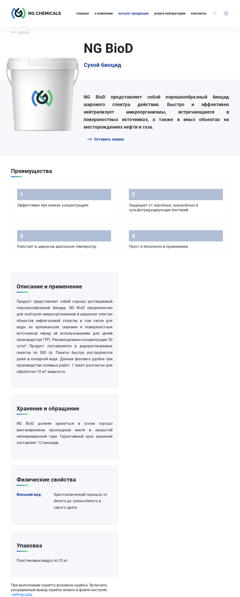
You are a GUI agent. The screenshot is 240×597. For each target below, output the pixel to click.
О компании (103, 13)
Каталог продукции (133, 13)
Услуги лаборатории (169, 13)
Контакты (198, 13)
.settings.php (21, 594)
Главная (82, 13)
